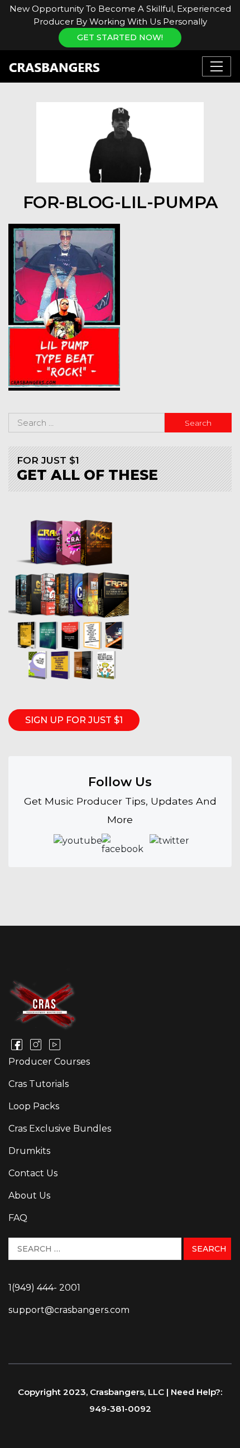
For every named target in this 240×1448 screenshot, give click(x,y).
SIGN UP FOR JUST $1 (74, 720)
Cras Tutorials (38, 1084)
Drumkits (29, 1151)
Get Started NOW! (120, 37)
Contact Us (32, 1173)
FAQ (17, 1218)
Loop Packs (33, 1106)
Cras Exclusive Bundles (59, 1128)
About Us (29, 1195)
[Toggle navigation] (216, 66)
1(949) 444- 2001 (44, 1287)
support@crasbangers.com (68, 1310)
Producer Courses (49, 1061)
